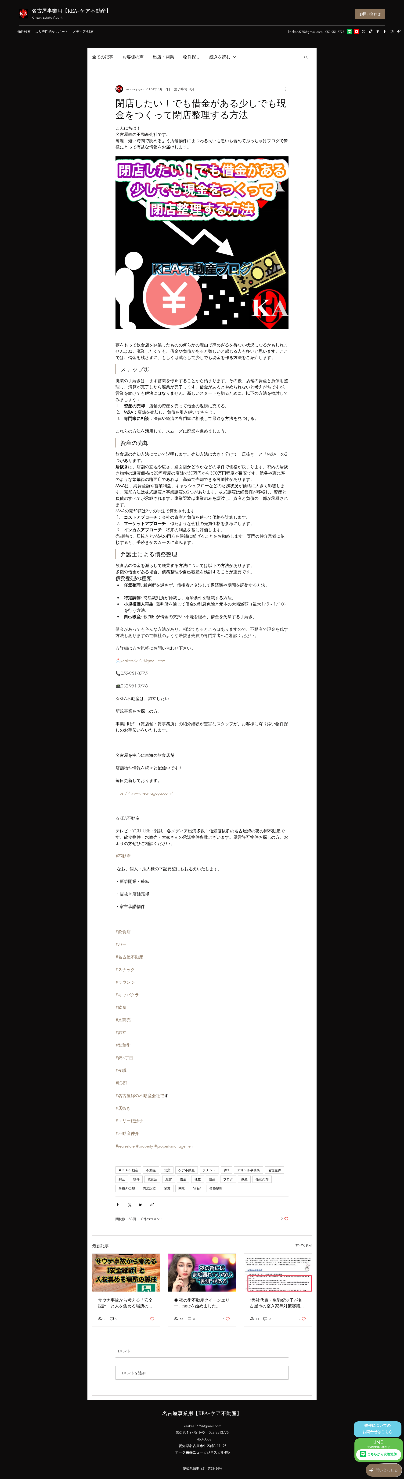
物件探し (191, 57)
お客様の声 (133, 57)
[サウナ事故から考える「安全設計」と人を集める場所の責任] (126, 1273)
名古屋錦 (274, 1170)
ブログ (228, 1179)
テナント (209, 1170)
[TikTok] (370, 31)
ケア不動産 (186, 1170)
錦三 (122, 1179)
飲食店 (152, 1179)
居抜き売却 (127, 1188)
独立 (197, 1179)
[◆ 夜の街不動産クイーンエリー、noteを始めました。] (202, 1273)
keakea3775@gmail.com (305, 32)
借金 (183, 1179)
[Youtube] (356, 31)
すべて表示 (304, 1245)
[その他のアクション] (286, 89)
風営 (168, 1179)
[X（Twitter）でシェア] (129, 1204)
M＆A (197, 1188)
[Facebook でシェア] (117, 1204)
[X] (363, 31)
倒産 (244, 1179)
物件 (136, 1179)
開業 (167, 1170)
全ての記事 (102, 57)
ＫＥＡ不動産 (128, 1170)
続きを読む (220, 57)
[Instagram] (391, 31)
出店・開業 (163, 57)
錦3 (226, 1170)
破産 (212, 1179)
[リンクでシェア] (152, 1204)
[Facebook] (384, 31)
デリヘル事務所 (248, 1170)
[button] (306, 57)
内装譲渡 (149, 1188)
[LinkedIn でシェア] (140, 1204)
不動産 (151, 1170)
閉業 (167, 1188)
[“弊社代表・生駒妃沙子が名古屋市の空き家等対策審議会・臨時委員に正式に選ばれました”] (278, 1273)
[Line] (349, 31)
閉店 (181, 1188)
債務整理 (215, 1188)
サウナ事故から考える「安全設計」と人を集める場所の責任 (125, 1303)
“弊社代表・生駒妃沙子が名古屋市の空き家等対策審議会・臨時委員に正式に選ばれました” (277, 1303)
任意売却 (262, 1179)
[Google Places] (377, 31)
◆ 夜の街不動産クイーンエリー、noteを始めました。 (202, 1303)
